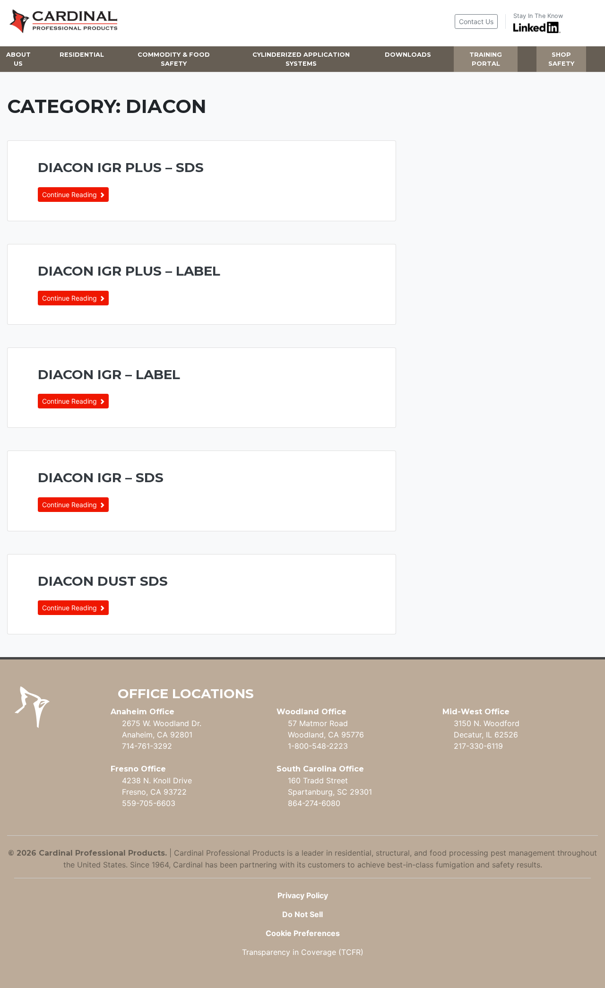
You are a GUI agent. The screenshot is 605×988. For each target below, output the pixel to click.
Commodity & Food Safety (174, 59)
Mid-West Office (476, 711)
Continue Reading (70, 195)
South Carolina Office (320, 768)
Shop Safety (561, 59)
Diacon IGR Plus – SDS (121, 167)
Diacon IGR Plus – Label (129, 271)
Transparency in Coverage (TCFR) (302, 952)
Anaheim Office (142, 711)
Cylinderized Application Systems (301, 59)
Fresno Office (138, 768)
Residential (82, 54)
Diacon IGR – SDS (101, 477)
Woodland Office (311, 711)
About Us (18, 59)
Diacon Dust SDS (103, 581)
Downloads (408, 54)
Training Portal (485, 59)
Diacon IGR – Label (109, 374)
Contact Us (476, 21)
